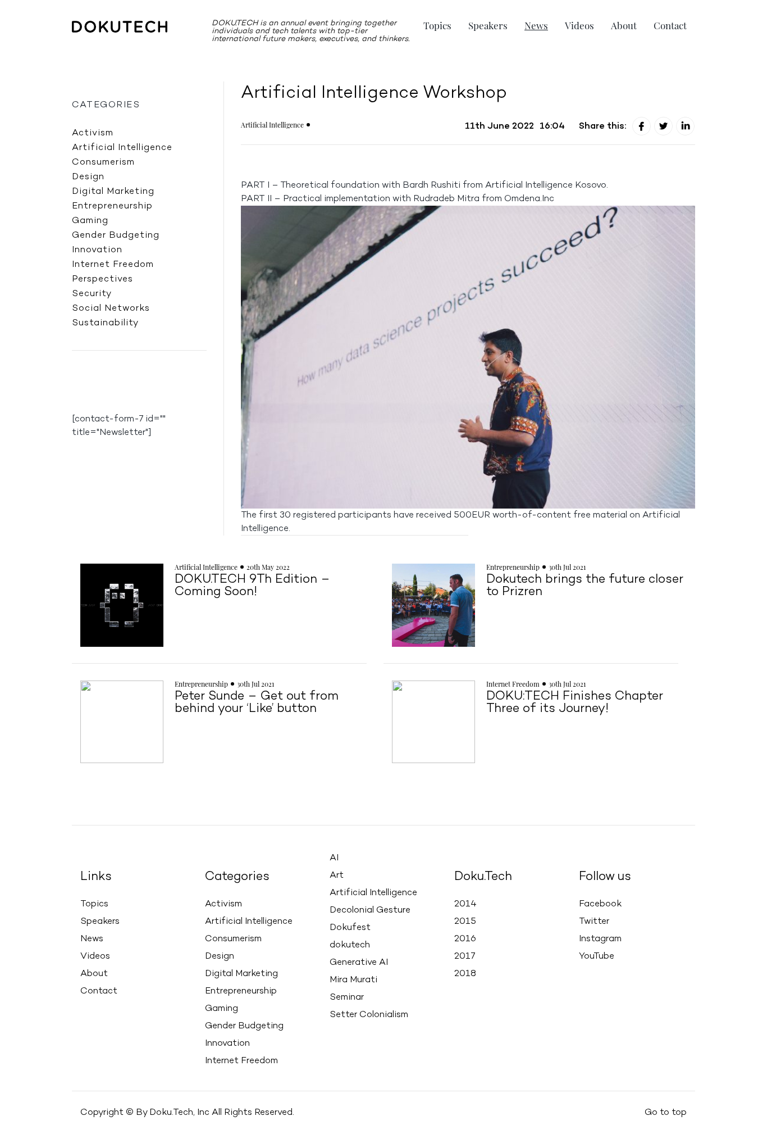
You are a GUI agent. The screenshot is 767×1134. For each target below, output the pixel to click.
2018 (465, 973)
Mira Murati (353, 980)
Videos (579, 25)
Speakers (488, 25)
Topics (437, 25)
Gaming (90, 220)
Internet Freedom (113, 264)
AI (334, 858)
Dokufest (350, 927)
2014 (465, 904)
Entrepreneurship (112, 206)
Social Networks (111, 308)
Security (92, 293)
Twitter (594, 921)
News (536, 25)
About (624, 25)
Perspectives (102, 279)
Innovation (97, 250)
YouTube (596, 956)
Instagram (600, 939)
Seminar (347, 997)
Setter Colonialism (369, 1014)
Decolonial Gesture (370, 910)
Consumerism (103, 162)
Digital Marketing (113, 191)
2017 (465, 956)
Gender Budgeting (115, 235)
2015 (465, 921)
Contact (670, 25)
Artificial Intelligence (122, 147)
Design (88, 177)
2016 (465, 939)
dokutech (350, 945)
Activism (92, 133)
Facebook (600, 904)
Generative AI (359, 962)
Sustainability (105, 323)
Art (337, 875)
